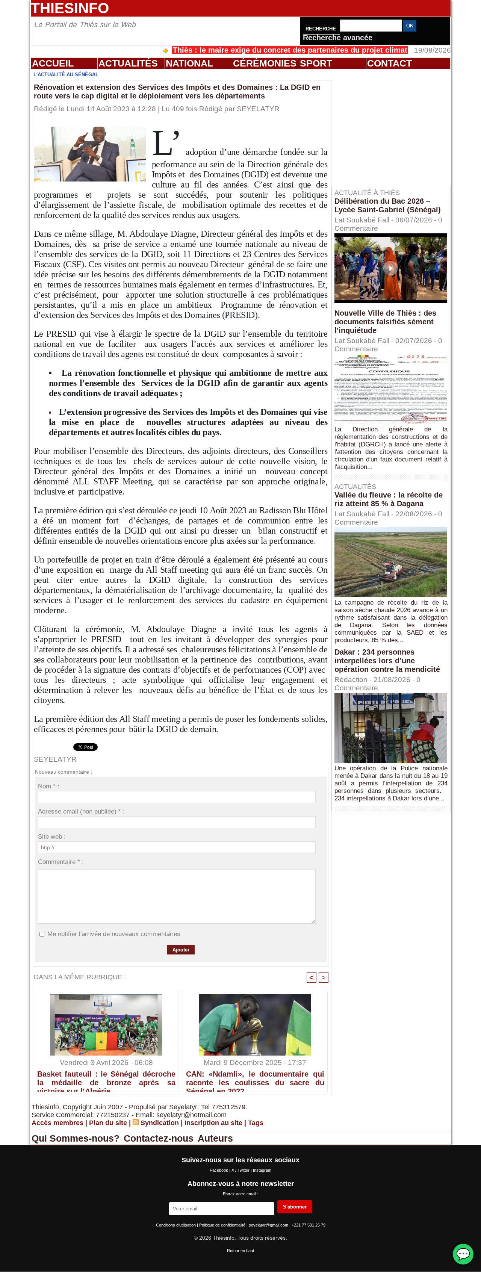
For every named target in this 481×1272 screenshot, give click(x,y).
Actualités (128, 63)
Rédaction (351, 680)
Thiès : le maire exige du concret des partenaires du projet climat (252, 50)
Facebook (219, 1170)
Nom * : (48, 786)
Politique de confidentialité (223, 1225)
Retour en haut (240, 1250)
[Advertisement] (394, 127)
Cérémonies (264, 63)
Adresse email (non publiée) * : (81, 811)
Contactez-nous (160, 1138)
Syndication (160, 1123)
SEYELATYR (258, 109)
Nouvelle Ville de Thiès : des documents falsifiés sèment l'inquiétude (385, 321)
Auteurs (215, 1138)
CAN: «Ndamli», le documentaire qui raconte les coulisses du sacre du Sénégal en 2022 (255, 1079)
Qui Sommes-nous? (77, 1138)
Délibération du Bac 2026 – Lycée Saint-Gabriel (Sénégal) (387, 205)
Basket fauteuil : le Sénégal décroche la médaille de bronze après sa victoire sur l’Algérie (106, 1079)
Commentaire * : (61, 861)
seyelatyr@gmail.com (269, 1225)
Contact (389, 63)
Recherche (321, 29)
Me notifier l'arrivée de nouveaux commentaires (113, 934)
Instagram (262, 1170)
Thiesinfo (70, 8)
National (189, 63)
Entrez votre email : (240, 1194)
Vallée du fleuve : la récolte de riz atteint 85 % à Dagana (388, 499)
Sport (316, 63)
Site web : (52, 836)
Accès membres (57, 1123)
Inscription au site (213, 1123)
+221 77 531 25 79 (308, 1225)
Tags (255, 1123)
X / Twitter (241, 1170)
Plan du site (108, 1123)
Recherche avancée (337, 37)
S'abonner (295, 1207)
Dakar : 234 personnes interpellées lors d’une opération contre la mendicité (387, 660)
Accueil (53, 63)
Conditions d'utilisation (176, 1225)
